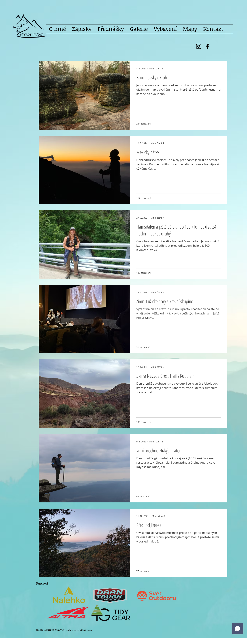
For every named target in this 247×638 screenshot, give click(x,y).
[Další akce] (220, 68)
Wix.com (88, 630)
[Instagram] (198, 46)
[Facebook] (207, 46)
